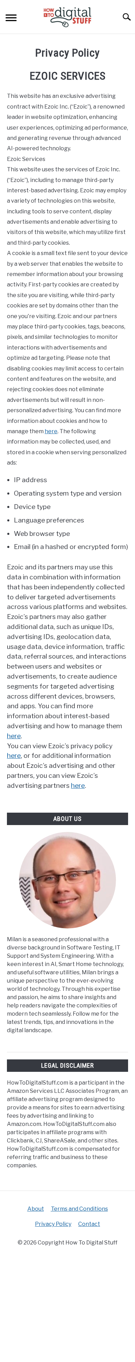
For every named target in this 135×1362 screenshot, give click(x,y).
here (51, 431)
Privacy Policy (53, 1224)
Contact (89, 1224)
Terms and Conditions (79, 1209)
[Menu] (11, 19)
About (35, 1209)
